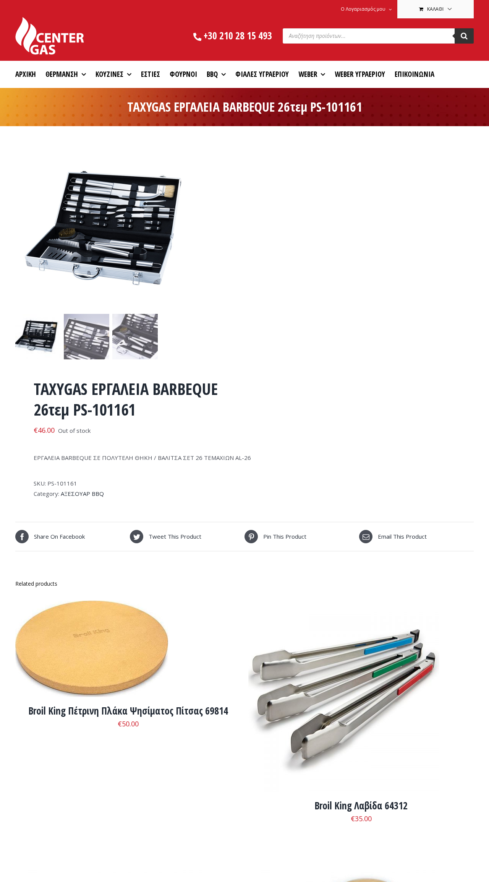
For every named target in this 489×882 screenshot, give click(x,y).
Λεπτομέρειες (92, 650)
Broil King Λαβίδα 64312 (361, 805)
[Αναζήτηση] (464, 36)
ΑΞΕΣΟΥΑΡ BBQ (82, 493)
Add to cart (320, 698)
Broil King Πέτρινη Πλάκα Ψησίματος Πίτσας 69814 (128, 711)
